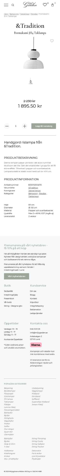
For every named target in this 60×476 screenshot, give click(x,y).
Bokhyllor (8, 413)
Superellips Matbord (40, 402)
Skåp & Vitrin (9, 444)
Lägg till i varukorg (43, 126)
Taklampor (24, 14)
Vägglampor (37, 391)
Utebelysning (37, 388)
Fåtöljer (7, 404)
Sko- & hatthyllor (11, 459)
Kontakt (33, 298)
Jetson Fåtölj (37, 404)
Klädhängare (9, 453)
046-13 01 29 (35, 329)
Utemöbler (9, 434)
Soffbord (35, 399)
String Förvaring (39, 438)
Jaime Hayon (34, 190)
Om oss (33, 291)
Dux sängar (9, 429)
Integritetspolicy (37, 306)
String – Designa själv (13, 306)
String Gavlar (37, 441)
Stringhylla (8, 418)
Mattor (7, 423)
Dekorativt (36, 451)
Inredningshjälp (11, 295)
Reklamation (35, 309)
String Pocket (38, 447)
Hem (6, 14)
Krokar (7, 456)
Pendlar (34, 14)
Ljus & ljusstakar (38, 456)
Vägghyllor (8, 421)
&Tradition (33, 187)
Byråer (7, 415)
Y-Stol (6, 447)
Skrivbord (36, 396)
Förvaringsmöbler (12, 410)
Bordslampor (9, 391)
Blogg (32, 295)
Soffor (6, 426)
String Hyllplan (38, 444)
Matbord (35, 393)
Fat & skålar (36, 453)
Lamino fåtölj (9, 407)
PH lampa (8, 399)
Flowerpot (8, 393)
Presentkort (9, 298)
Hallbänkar (8, 451)
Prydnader (36, 459)
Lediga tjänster (36, 313)
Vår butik (8, 302)
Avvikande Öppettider (13, 339)
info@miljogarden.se (39, 333)
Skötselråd (8, 291)
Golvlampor (9, 396)
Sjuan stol (8, 432)
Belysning (14, 14)
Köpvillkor (34, 302)
